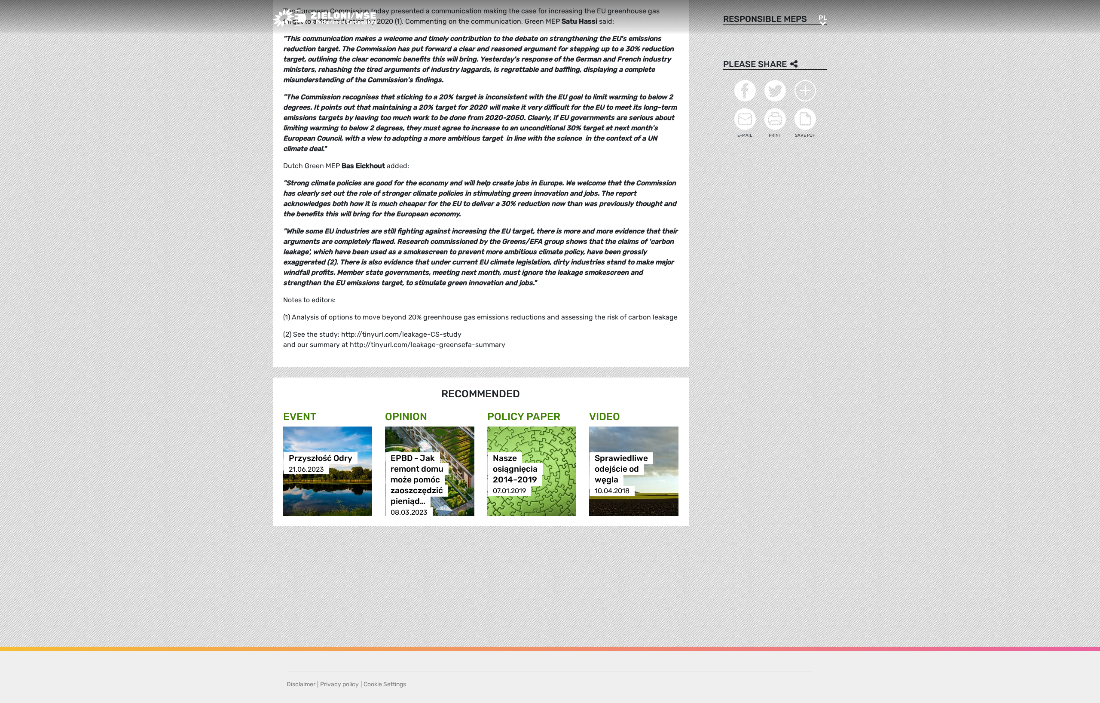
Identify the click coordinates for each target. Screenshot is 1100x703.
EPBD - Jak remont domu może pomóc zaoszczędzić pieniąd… (417, 480)
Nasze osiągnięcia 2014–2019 (515, 469)
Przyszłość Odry (320, 459)
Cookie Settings (385, 684)
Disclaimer (301, 684)
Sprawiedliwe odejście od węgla (621, 469)
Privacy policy (339, 684)
